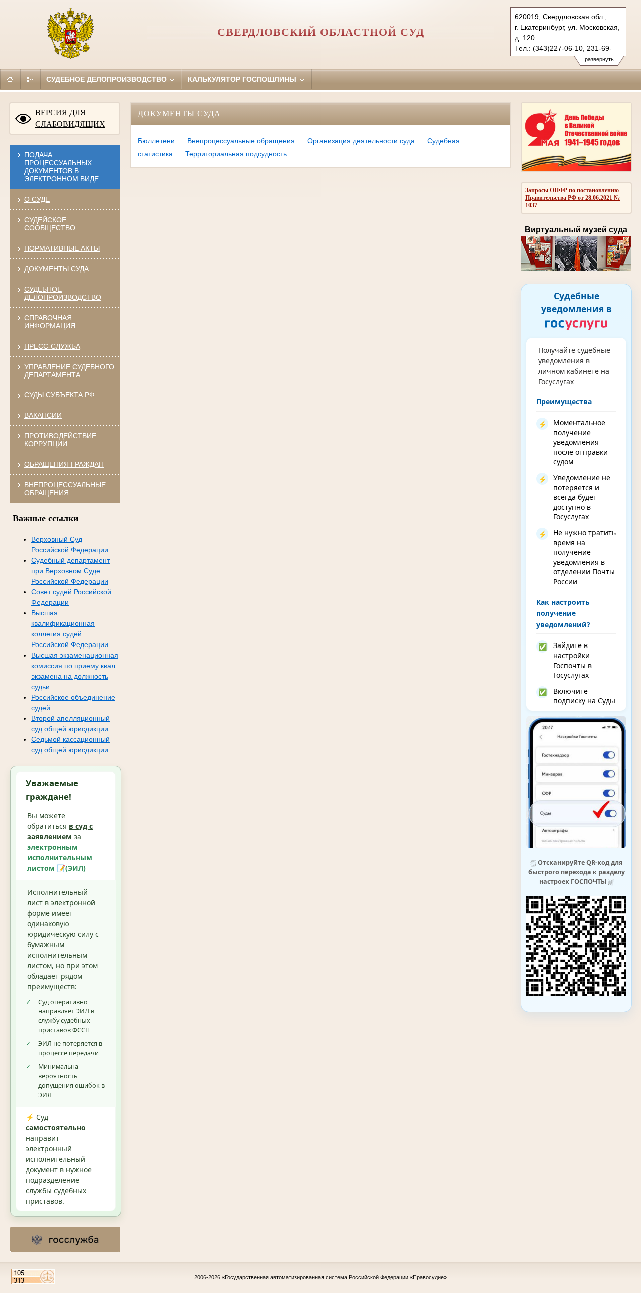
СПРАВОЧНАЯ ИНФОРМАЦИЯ (49, 322)
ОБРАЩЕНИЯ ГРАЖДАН (64, 464)
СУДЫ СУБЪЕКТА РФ (59, 395)
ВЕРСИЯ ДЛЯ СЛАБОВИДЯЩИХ (70, 118)
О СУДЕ (37, 199)
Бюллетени (156, 141)
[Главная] (10, 79)
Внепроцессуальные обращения (241, 141)
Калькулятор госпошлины (243, 79)
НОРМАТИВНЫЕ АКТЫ (62, 248)
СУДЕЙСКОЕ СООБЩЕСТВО (49, 224)
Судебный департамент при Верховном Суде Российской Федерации (70, 570)
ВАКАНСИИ (43, 415)
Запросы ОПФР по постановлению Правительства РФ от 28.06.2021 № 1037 (572, 198)
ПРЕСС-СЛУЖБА (52, 346)
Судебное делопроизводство (107, 79)
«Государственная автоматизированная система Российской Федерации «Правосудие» (334, 1277)
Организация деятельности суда (361, 141)
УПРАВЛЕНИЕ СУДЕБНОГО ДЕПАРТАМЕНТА (69, 371)
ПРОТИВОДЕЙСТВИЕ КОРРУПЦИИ (60, 440)
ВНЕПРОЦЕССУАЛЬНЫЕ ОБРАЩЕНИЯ (65, 489)
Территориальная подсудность (236, 154)
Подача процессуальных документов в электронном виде (61, 167)
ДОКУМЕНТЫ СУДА (56, 269)
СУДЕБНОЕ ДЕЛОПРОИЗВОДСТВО (62, 293)
